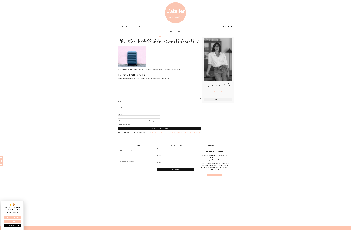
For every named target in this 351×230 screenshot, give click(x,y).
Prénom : (159, 155)
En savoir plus (218, 91)
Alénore (226, 88)
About (138, 26)
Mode (122, 26)
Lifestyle (129, 26)
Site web (120, 114)
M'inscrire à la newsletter (126, 124)
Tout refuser (12, 221)
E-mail (120, 108)
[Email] (228, 26)
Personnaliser (12, 225)
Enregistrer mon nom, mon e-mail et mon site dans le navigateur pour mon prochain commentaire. (148, 121)
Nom (120, 101)
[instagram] (223, 26)
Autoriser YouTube (214, 175)
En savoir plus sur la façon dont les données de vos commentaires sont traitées (176, 132)
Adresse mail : (161, 162)
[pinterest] (226, 26)
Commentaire (122, 82)
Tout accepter (12, 217)
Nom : (159, 148)
